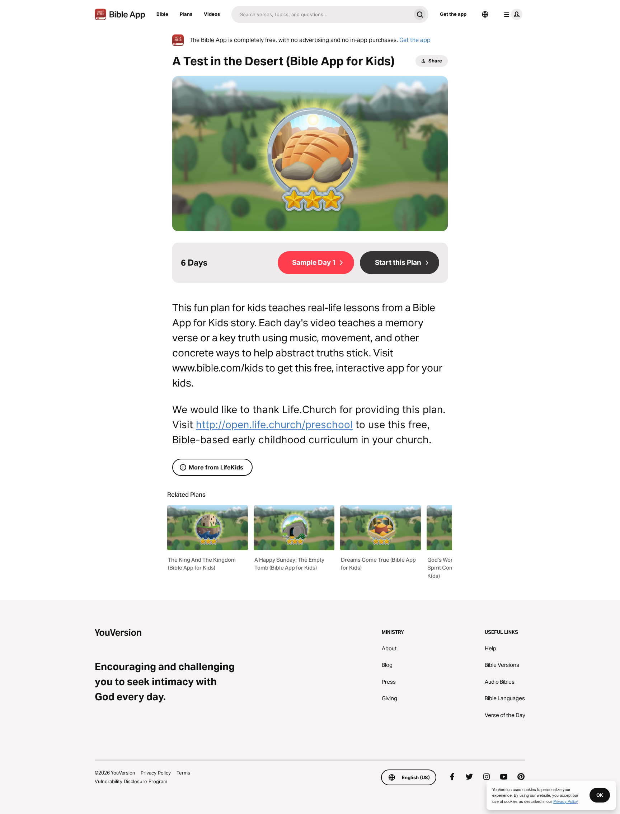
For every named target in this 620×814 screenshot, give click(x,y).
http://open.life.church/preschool (274, 424)
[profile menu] (511, 14)
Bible (162, 14)
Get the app (453, 14)
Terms (183, 773)
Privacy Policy (156, 773)
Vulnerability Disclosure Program (131, 781)
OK (599, 795)
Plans (186, 14)
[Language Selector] (485, 14)
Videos (212, 14)
